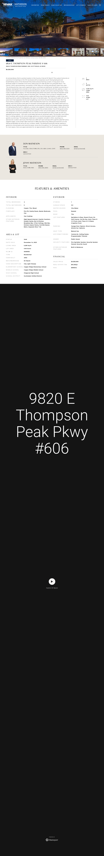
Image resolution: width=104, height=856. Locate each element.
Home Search (45, 5)
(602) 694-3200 (64, 148)
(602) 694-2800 (43, 167)
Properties (35, 5)
